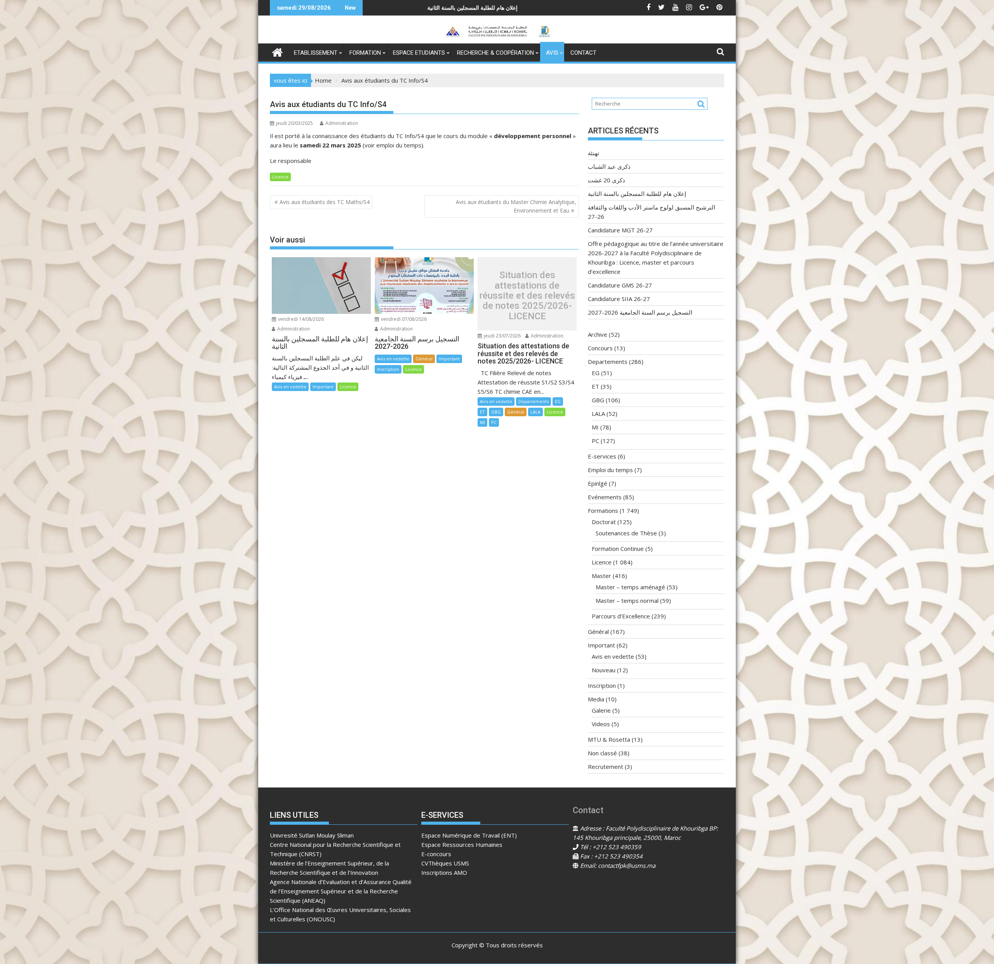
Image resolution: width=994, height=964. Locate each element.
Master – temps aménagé (630, 587)
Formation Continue (618, 548)
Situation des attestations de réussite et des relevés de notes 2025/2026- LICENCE (527, 295)
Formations (603, 510)
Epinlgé (597, 483)
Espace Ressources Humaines (461, 844)
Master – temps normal (627, 600)
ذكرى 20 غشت (606, 180)
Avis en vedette (290, 386)
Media (596, 699)
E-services (602, 456)
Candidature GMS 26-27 (620, 285)
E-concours (436, 854)
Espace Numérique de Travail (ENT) (469, 835)
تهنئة (593, 153)
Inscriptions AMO (444, 872)
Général (424, 359)
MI (482, 422)
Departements (533, 401)
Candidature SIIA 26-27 (619, 299)
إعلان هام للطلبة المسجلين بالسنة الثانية (637, 193)
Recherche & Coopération (495, 52)
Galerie (601, 710)
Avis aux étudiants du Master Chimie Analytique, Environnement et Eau (516, 206)
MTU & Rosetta (609, 739)
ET (482, 412)
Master (601, 576)
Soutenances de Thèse (626, 533)
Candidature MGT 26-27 (620, 230)
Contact (583, 52)
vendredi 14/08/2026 (300, 319)
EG (558, 401)
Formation (365, 52)
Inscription (388, 369)
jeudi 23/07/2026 (502, 335)
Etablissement (315, 52)
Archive (597, 334)
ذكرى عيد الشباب (609, 166)
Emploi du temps (610, 470)
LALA (535, 412)
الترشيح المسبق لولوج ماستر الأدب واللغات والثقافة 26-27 (534, 7)
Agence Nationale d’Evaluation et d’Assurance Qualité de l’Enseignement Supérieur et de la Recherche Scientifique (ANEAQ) (341, 891)
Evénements (605, 497)
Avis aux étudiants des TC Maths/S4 (325, 202)
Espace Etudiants (419, 52)
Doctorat (604, 522)
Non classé (602, 753)
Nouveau (603, 670)
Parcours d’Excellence (621, 616)
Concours (600, 348)
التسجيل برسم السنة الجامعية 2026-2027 (640, 312)
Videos (601, 724)
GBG (496, 412)
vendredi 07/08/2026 (403, 319)
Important (323, 386)
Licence (280, 177)
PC (494, 422)
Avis (552, 52)
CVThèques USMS (445, 863)
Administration (341, 123)
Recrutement (605, 766)
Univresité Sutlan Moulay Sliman (312, 835)
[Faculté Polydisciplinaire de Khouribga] (277, 51)
